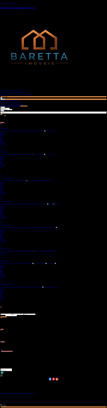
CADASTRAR (3, 316)
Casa (14, 90)
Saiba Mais (2, 341)
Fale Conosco (4, 402)
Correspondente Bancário (27, 94)
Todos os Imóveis (3, 90)
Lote (20, 92)
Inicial (1, 3)
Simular (2, 329)
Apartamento (10, 90)
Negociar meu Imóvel (24, 393)
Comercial (17, 90)
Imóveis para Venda (5, 393)
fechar (2, 99)
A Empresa (5, 3)
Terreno (20, 90)
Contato (2, 95)
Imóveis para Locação (14, 393)
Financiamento (16, 94)
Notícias (20, 94)
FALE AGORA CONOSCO (7, 351)
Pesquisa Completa (11, 3)
